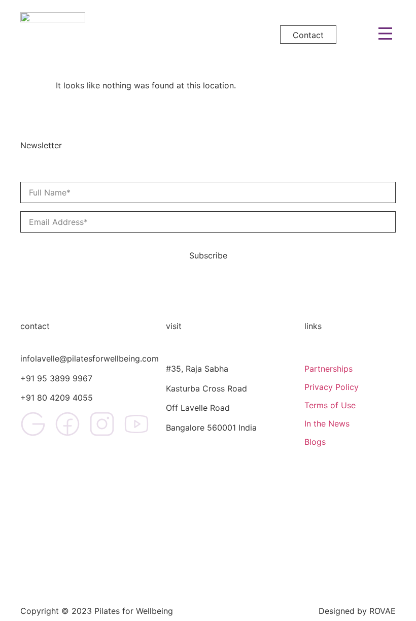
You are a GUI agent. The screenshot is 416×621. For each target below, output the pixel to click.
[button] (385, 34)
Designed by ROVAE (357, 611)
